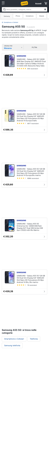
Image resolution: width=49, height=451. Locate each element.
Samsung (7, 16)
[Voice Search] (45, 9)
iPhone (18, 16)
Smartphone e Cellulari (11, 22)
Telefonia (34, 339)
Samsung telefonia (12, 345)
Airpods (41, 16)
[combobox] (24, 9)
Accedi (38, 3)
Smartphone (30, 16)
